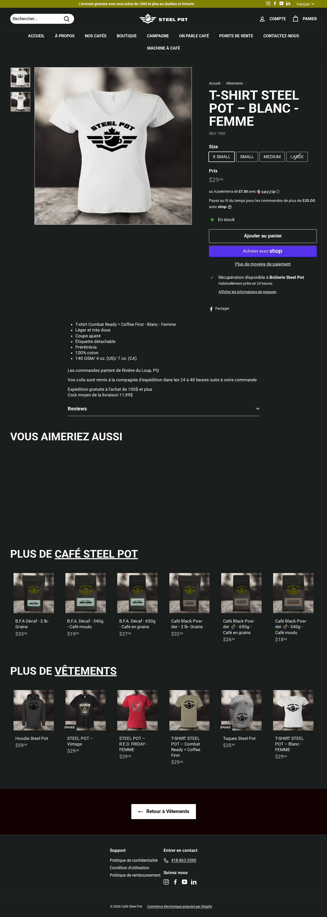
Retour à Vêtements (167, 811)
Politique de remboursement (135, 875)
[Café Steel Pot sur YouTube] (184, 882)
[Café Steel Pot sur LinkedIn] (193, 882)
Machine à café (163, 48)
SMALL (247, 156)
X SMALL (221, 156)
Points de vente (236, 35)
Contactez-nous (281, 35)
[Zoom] (113, 145)
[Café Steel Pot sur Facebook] (175, 882)
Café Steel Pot (96, 554)
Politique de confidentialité (134, 860)
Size (213, 146)
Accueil (36, 35)
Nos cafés (96, 35)
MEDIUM (272, 156)
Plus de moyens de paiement (263, 264)
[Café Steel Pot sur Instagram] (166, 882)
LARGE (297, 156)
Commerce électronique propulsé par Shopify (179, 906)
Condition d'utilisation (129, 867)
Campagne (158, 35)
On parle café (194, 35)
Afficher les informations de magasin (247, 292)
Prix (213, 170)
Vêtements (234, 83)
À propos (65, 35)
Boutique (127, 35)
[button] (263, 191)
